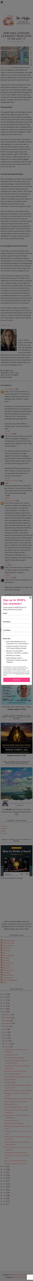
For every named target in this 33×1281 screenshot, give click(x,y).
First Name (6, 621)
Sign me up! (16, 680)
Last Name (6, 630)
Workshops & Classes (13, 655)
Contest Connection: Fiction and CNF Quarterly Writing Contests (16, 647)
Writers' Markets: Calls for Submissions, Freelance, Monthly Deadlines (16, 660)
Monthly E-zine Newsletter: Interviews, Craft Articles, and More (17, 652)
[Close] (30, 598)
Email (5, 613)
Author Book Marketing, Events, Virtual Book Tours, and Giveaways (17, 642)
